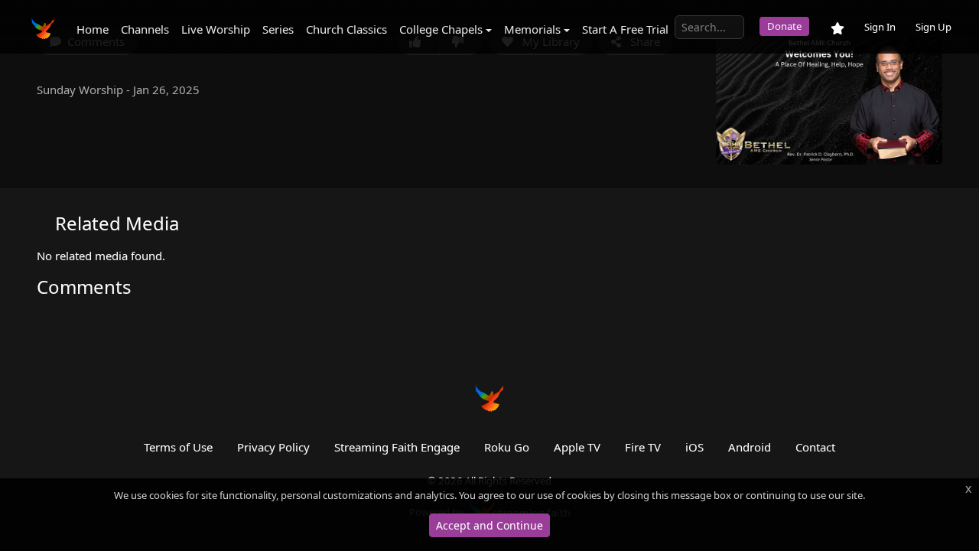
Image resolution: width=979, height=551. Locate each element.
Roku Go (506, 447)
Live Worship (215, 29)
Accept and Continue (489, 525)
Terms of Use (178, 447)
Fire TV (643, 447)
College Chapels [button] (441, 29)
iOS (694, 447)
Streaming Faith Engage (397, 447)
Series (278, 29)
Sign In (880, 27)
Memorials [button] (532, 29)
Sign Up (933, 27)
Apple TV (577, 447)
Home (92, 29)
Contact (815, 447)
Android (749, 447)
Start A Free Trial (625, 29)
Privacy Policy (273, 447)
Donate (784, 26)
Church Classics (346, 29)
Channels (145, 29)
